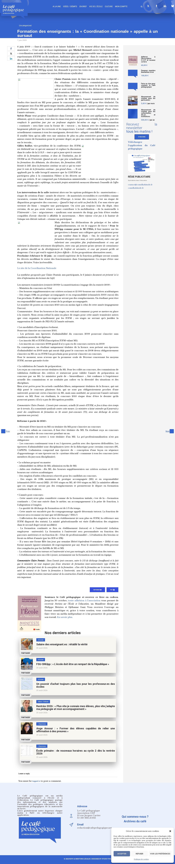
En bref (83, 6)
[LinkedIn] (164, 6)
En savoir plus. (65, 617)
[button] (170, 831)
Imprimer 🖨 (97, 590)
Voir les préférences (160, 854)
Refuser (139, 854)
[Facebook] (156, 6)
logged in (36, 781)
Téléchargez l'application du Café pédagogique (141, 145)
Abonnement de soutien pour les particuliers (148, 98)
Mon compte (121, 6)
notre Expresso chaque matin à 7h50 (39, 812)
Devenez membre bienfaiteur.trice (148, 71)
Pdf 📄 (112, 590)
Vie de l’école (95, 6)
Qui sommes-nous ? (135, 816)
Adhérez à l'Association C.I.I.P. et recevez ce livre (148, 59)
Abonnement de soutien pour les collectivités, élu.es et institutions (148, 113)
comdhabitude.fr (136, 188)
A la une (57, 6)
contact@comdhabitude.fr (140, 184)
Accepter (121, 854)
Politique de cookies (141, 859)
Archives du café (135, 821)
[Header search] (141, 6)
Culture (109, 6)
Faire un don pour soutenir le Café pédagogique (148, 85)
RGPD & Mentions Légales (79, 859)
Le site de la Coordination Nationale (36, 268)
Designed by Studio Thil (101, 859)
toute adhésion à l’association (84, 600)
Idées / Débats (70, 6)
